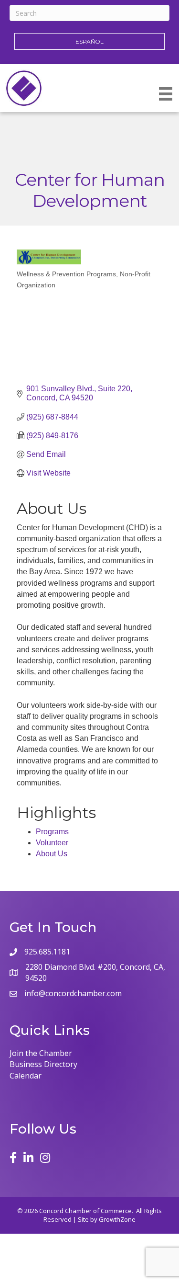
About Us (51, 854)
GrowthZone (117, 1219)
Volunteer (52, 843)
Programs (52, 832)
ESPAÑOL (89, 41)
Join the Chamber (41, 1053)
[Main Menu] (165, 93)
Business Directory (43, 1064)
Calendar (26, 1075)
